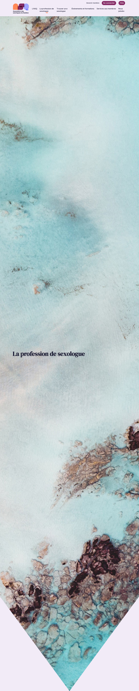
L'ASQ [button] (34, 9)
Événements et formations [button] (83, 9)
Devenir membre (92, 3)
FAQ (122, 3)
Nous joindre (121, 10)
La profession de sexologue (47, 10)
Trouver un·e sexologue (62, 10)
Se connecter (109, 3)
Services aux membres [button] (106, 9)
